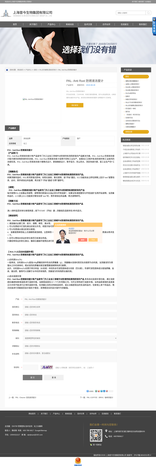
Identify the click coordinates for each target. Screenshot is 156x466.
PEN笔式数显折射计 (132, 90)
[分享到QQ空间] (96, 391)
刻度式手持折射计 (131, 99)
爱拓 (127, 76)
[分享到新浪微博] (98, 391)
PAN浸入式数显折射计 (133, 87)
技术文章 (88, 24)
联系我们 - (142, 2)
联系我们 (143, 24)
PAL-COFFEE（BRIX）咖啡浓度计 (100, 397)
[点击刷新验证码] (47, 367)
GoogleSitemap (41, 430)
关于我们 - (135, 2)
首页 (15, 24)
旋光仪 (128, 112)
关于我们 (33, 24)
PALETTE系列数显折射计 (134, 102)
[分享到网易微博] (106, 391)
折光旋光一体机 (131, 108)
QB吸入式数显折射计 (132, 84)
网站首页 (20, 70)
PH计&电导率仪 (131, 93)
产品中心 (51, 24)
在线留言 (148, 2)
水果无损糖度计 (131, 127)
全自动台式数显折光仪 (133, 121)
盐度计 (128, 96)
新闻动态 (70, 24)
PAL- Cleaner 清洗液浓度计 (25, 397)
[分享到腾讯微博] (101, 391)
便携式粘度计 (130, 124)
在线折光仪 (129, 118)
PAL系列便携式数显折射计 (134, 105)
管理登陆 (21, 426)
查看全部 (128, 132)
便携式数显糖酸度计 (132, 81)
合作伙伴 (106, 24)
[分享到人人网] (104, 391)
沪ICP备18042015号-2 (142, 455)
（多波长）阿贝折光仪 (133, 115)
